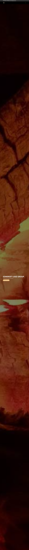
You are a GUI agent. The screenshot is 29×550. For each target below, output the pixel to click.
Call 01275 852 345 (6, 280)
